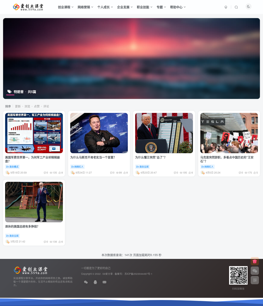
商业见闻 (144, 166)
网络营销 (84, 7)
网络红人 (78, 166)
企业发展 (123, 7)
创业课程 (64, 7)
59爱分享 (108, 273)
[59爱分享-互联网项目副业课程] (30, 270)
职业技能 (143, 7)
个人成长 (103, 7)
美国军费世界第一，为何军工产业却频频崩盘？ (32, 159)
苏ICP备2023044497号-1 (138, 273)
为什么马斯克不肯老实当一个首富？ (93, 157)
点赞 (37, 106)
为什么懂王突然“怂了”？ (151, 157)
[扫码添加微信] (255, 271)
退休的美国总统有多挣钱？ (22, 226)
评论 (46, 106)
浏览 (27, 106)
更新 (18, 106)
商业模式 (13, 166)
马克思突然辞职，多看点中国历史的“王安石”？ (227, 159)
